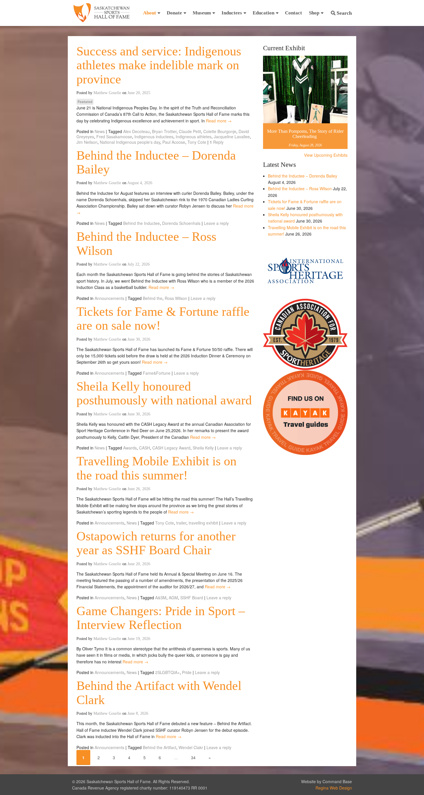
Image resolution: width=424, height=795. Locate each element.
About (149, 13)
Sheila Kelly (203, 448)
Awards (130, 448)
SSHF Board (191, 597)
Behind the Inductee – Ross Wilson (146, 243)
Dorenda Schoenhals (181, 223)
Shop (314, 13)
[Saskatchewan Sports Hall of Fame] (101, 13)
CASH (144, 448)
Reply (217, 142)
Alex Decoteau (136, 131)
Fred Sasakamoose (114, 136)
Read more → (219, 121)
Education (263, 13)
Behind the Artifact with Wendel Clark (158, 693)
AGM (173, 597)
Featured (85, 101)
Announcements (109, 298)
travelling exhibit (203, 523)
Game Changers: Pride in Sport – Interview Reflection (160, 618)
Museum (202, 13)
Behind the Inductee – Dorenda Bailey (156, 162)
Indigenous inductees (153, 136)
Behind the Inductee (141, 223)
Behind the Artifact (159, 747)
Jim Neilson (86, 142)
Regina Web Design (334, 788)
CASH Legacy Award (171, 448)
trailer (181, 523)
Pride (187, 672)
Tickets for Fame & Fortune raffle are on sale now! (162, 319)
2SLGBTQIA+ (167, 672)
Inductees (232, 13)
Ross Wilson (176, 298)
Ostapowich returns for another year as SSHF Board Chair (156, 543)
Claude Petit (190, 131)
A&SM (160, 597)
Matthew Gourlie (107, 93)
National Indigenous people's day (130, 142)
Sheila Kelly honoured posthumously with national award (164, 393)
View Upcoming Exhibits (326, 155)
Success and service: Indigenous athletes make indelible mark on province (158, 65)
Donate (174, 13)
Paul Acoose (173, 142)
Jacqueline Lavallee (232, 136)
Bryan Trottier (164, 131)
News (100, 131)
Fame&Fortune (156, 373)
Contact (293, 13)
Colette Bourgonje (219, 131)
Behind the (152, 298)
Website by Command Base (326, 781)
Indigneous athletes (193, 136)
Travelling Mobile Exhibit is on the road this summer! (156, 468)
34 (193, 757)
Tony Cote (196, 142)
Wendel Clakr (191, 747)
